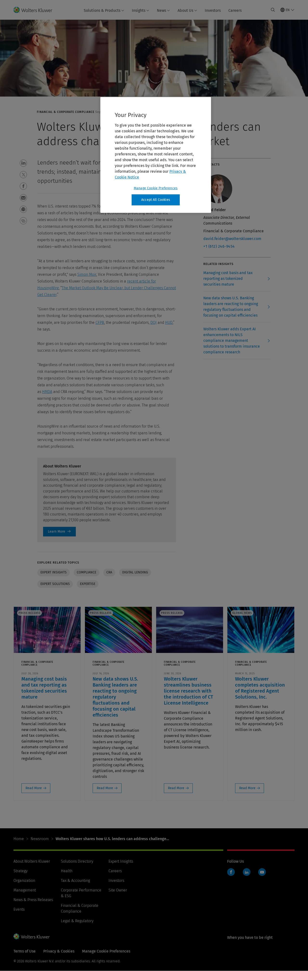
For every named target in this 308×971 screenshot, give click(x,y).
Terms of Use (24, 951)
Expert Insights (121, 861)
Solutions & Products (102, 10)
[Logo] (35, 10)
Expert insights (53, 572)
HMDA (47, 391)
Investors (213, 10)
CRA (109, 572)
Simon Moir (86, 274)
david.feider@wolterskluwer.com (232, 238)
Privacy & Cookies (58, 951)
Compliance (86, 572)
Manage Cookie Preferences (156, 188)
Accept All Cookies (155, 200)
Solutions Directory (77, 861)
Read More (34, 788)
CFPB (100, 322)
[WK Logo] (31, 936)
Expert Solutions (55, 584)
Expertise (87, 584)
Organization (24, 880)
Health (66, 871)
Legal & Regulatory (77, 921)
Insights (138, 10)
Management (24, 890)
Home (18, 838)
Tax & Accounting (75, 880)
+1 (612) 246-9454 (219, 246)
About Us (185, 10)
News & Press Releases (33, 899)
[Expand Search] (272, 10)
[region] (155, 155)
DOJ (153, 322)
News (161, 10)
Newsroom (40, 838)
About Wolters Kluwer (31, 861)
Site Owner (118, 890)
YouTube (262, 872)
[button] (23, 163)
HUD (169, 322)
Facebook (231, 872)
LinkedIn (246, 872)
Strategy (20, 871)
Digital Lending (135, 572)
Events (19, 909)
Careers (235, 10)
